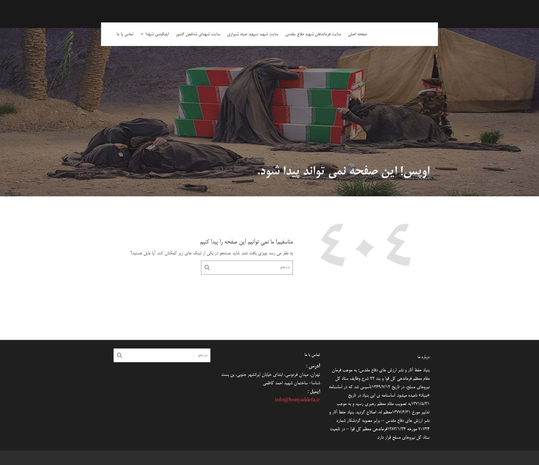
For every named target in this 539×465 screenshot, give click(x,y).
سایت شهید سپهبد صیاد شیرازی (252, 34)
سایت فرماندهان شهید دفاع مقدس (313, 34)
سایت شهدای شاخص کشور (198, 34)
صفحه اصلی (357, 34)
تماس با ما (125, 34)
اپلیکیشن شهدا (157, 34)
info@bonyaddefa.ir (297, 400)
